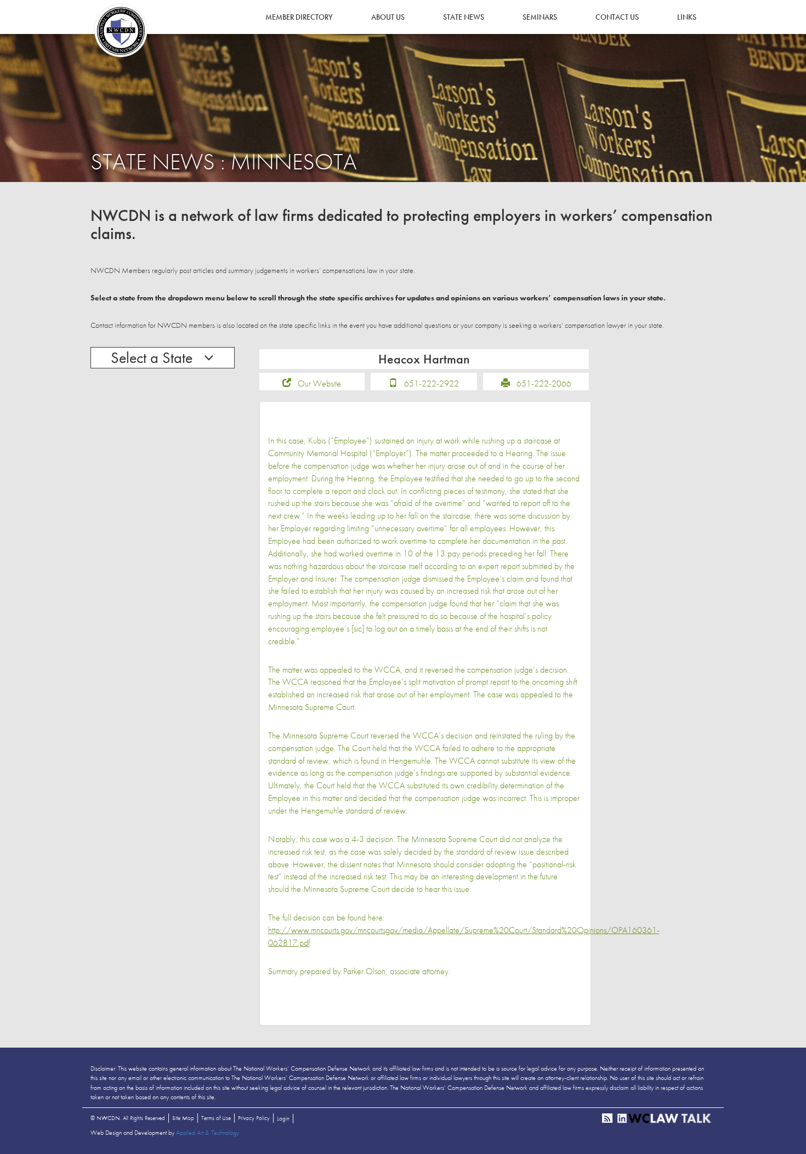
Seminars (540, 17)
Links (686, 17)
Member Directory (299, 17)
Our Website (319, 383)
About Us (388, 17)
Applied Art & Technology (207, 1132)
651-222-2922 (431, 383)
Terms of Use (216, 1118)
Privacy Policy (254, 1118)
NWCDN (120, 31)
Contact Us (617, 17)
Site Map (183, 1118)
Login (283, 1118)
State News (463, 17)
